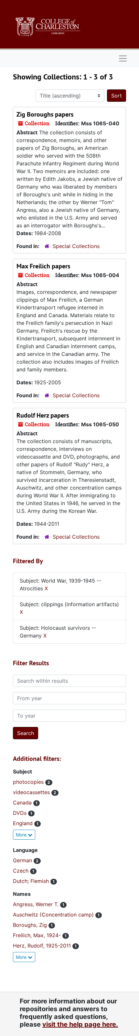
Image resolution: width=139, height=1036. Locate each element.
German (23, 860)
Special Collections (76, 246)
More (22, 834)
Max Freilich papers (43, 266)
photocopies (29, 782)
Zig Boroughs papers (44, 114)
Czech (21, 870)
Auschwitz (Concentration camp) (54, 914)
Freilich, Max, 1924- (37, 935)
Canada (23, 802)
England (23, 823)
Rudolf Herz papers (42, 415)
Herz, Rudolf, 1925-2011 (42, 945)
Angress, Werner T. (36, 904)
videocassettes (32, 792)
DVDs (20, 813)
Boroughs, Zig (30, 925)
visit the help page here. (80, 1024)
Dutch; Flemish (31, 881)
